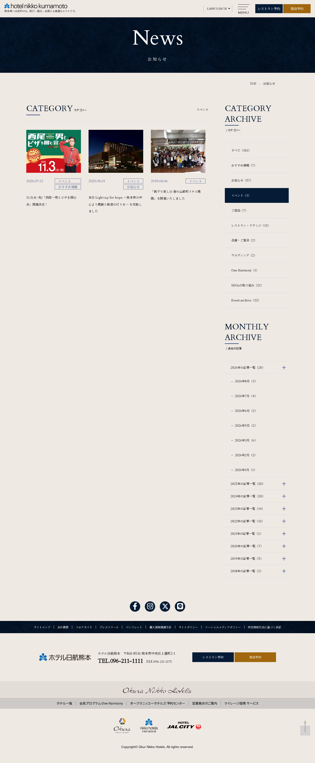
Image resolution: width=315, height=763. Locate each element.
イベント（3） (241, 195)
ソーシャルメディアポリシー (223, 627)
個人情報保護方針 (160, 627)
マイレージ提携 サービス (241, 703)
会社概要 (62, 627)
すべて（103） (241, 150)
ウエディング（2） (244, 255)
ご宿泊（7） (239, 210)
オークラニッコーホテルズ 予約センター (157, 703)
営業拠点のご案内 (204, 703)
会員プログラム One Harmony (101, 703)
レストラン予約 (269, 8)
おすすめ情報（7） (244, 165)
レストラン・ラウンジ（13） (250, 225)
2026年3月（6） (245, 440)
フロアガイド (84, 627)
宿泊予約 (297, 8)
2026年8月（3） (245, 381)
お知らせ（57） (242, 180)
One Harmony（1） (245, 270)
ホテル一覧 (64, 703)
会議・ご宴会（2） (244, 240)
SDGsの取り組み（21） (247, 285)
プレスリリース (109, 627)
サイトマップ (42, 627)
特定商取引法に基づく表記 (264, 627)
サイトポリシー (188, 627)
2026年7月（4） (245, 396)
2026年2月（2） (245, 455)
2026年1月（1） (245, 470)
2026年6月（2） (245, 410)
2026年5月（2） (245, 425)
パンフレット (134, 627)
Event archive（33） (246, 300)
